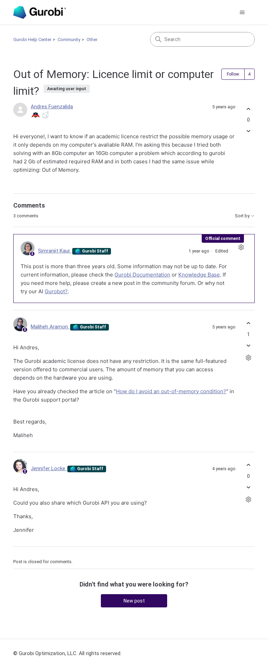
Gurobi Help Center (32, 39)
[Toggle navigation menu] (242, 12)
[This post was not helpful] (249, 131)
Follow (233, 74)
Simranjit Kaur (55, 251)
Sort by (243, 215)
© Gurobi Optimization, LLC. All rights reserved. (67, 653)
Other (92, 39)
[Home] (39, 12)
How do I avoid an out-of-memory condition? (171, 391)
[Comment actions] (241, 247)
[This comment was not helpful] (249, 345)
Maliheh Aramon (50, 327)
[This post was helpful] (249, 109)
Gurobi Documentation (142, 274)
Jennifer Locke (49, 468)
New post (134, 601)
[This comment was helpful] (249, 323)
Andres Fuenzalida (52, 106)
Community (69, 39)
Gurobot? (56, 291)
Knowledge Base (199, 274)
